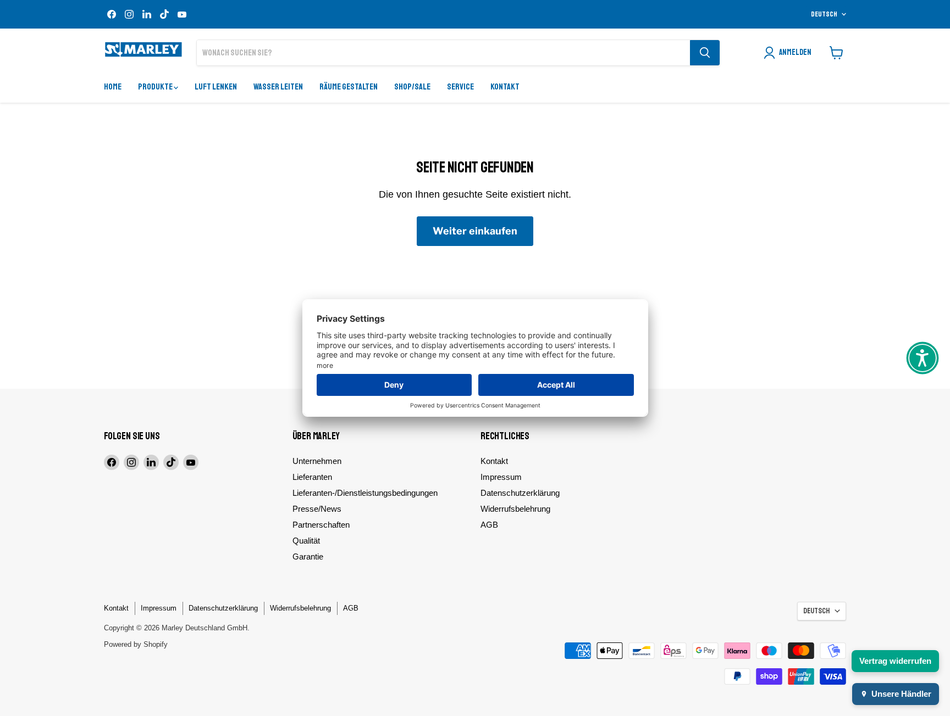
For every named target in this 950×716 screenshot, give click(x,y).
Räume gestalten (348, 86)
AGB (489, 524)
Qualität (306, 540)
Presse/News (316, 508)
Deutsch (824, 14)
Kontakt (505, 86)
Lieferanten (312, 477)
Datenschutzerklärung (520, 492)
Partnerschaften (321, 524)
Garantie (307, 556)
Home (112, 86)
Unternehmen (316, 461)
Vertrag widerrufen (895, 660)
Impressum (501, 477)
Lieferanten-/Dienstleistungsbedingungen (365, 492)
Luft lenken (216, 86)
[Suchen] (705, 52)
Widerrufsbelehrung (515, 508)
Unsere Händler (901, 693)
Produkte (156, 86)
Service (460, 86)
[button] (922, 358)
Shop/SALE (412, 86)
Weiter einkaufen (475, 231)
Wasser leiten (278, 86)
